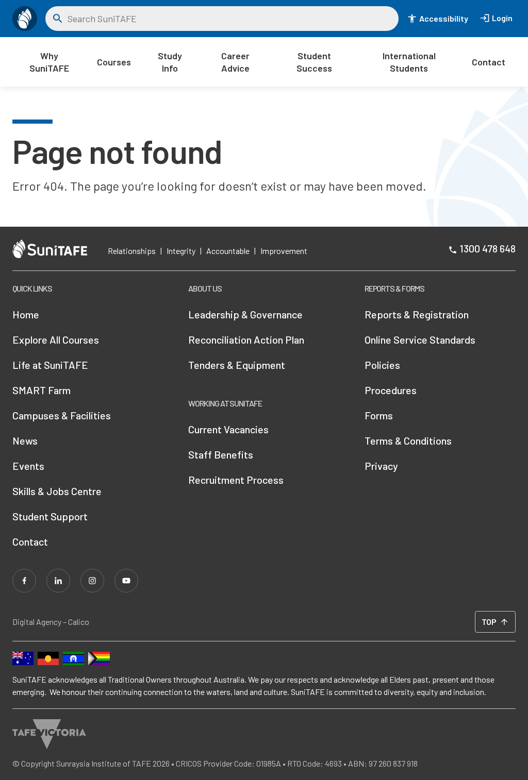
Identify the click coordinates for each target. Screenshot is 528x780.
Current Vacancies (228, 429)
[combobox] (229, 18)
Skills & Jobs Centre (57, 491)
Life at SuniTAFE (50, 365)
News (25, 440)
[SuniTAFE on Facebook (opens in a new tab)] (24, 580)
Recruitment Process (236, 479)
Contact (488, 61)
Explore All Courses (55, 339)
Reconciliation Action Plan (246, 339)
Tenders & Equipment (236, 365)
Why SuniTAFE (49, 62)
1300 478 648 (487, 248)
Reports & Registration (417, 314)
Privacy (381, 466)
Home (25, 314)
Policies (382, 365)
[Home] (24, 18)
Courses (114, 61)
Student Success (314, 62)
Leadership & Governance (245, 314)
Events (28, 466)
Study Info (170, 62)
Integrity (181, 251)
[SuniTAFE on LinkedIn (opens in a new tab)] (58, 580)
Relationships (132, 251)
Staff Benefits (220, 454)
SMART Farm (41, 390)
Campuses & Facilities (61, 415)
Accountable (228, 251)
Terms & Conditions (408, 440)
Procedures (391, 390)
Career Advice (235, 62)
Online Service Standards (420, 339)
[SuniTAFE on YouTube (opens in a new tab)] (126, 580)
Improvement (283, 251)
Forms (379, 415)
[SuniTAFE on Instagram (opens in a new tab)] (92, 580)
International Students (409, 62)
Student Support (50, 516)
